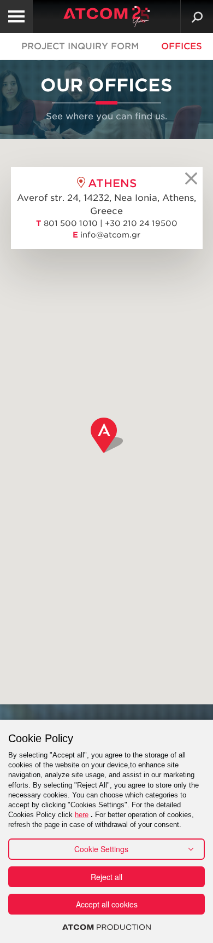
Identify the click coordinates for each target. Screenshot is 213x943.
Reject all (106, 876)
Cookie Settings (101, 848)
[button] (107, 435)
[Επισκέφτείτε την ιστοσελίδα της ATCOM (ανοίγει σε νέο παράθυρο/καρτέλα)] (106, 927)
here (81, 815)
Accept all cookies (107, 904)
